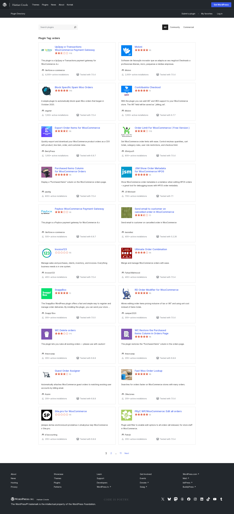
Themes (57, 478)
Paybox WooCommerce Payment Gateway (79, 208)
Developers (102, 482)
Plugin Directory (18, 13)
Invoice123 (61, 249)
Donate (144, 482)
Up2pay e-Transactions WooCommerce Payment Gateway (75, 48)
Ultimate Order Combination (151, 249)
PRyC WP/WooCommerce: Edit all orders (158, 411)
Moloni (138, 46)
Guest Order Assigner (67, 370)
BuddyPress (189, 487)
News (13, 478)
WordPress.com (191, 474)
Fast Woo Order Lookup (148, 370)
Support (100, 478)
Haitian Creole (43, 499)
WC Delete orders (65, 330)
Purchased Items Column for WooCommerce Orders (70, 170)
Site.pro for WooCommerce (71, 411)
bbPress (188, 482)
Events (143, 478)
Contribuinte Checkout (148, 87)
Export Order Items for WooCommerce (77, 127)
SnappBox (60, 289)
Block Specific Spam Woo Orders (74, 87)
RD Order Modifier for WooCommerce (156, 289)
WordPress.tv (104, 487)
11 (121, 453)
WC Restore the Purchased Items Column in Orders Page (151, 332)
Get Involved (146, 474)
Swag (143, 487)
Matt (186, 478)
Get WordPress (221, 5)
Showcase (58, 474)
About (13, 474)
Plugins (57, 482)
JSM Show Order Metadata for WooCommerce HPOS (150, 170)
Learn (99, 474)
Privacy (14, 487)
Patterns (57, 487)
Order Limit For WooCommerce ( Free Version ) (162, 127)
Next (127, 453)
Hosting (14, 482)
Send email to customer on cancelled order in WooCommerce (154, 210)
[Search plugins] (75, 27)
